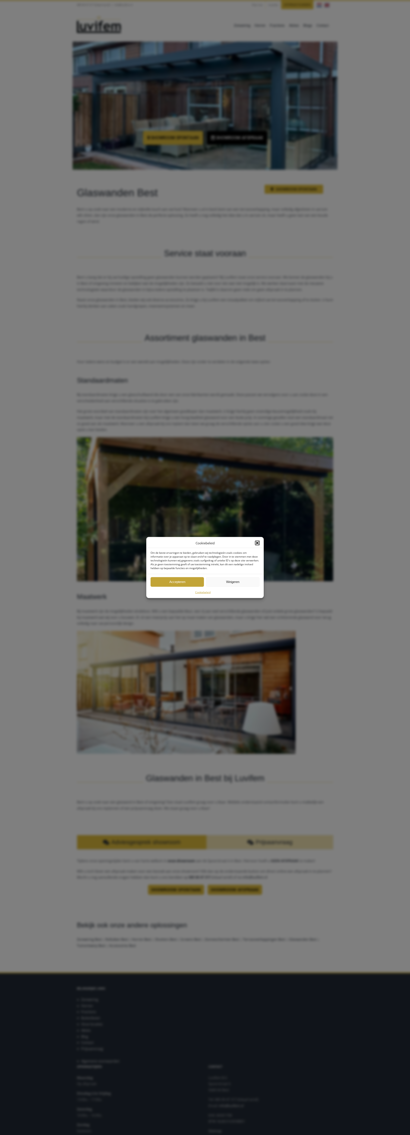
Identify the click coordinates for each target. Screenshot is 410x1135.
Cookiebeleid (203, 592)
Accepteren (177, 582)
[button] (257, 543)
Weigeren (232, 582)
